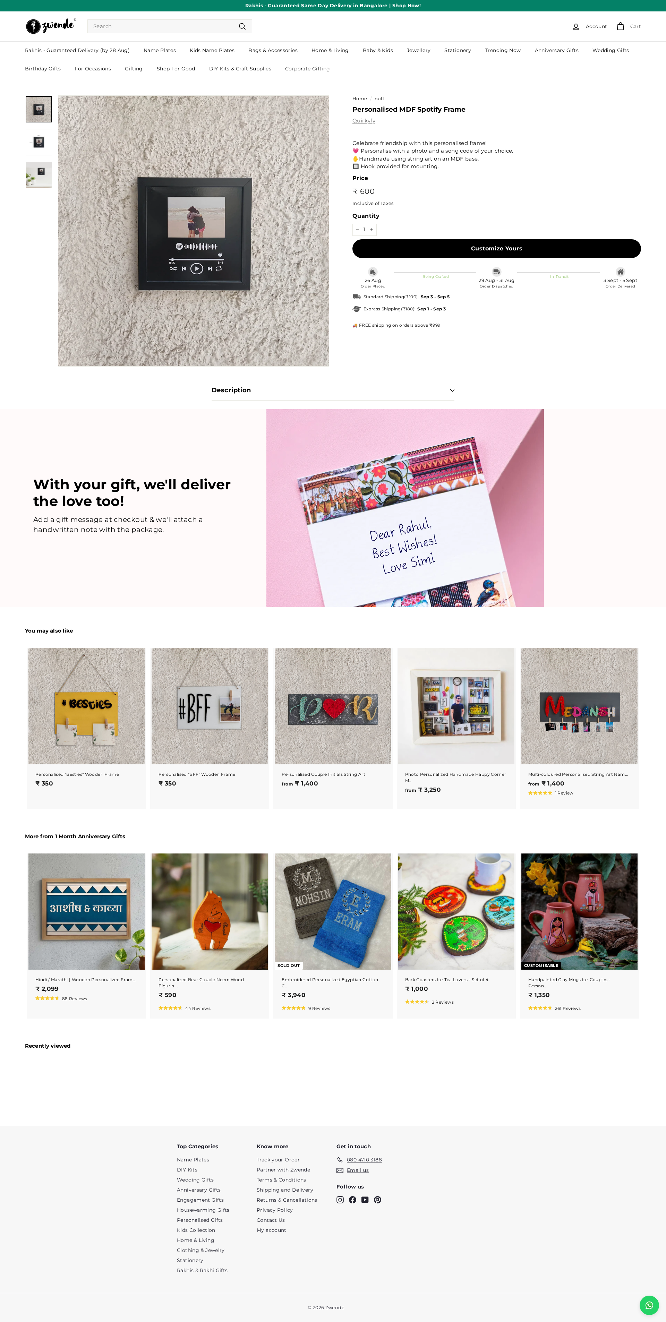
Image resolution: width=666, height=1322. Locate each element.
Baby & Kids (378, 50)
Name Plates (160, 50)
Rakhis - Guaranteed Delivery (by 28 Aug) (77, 50)
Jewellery (418, 50)
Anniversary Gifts (557, 50)
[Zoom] (193, 231)
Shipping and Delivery (285, 1190)
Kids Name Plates (212, 50)
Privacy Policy (275, 1210)
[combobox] (169, 26)
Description (231, 390)
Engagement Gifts (200, 1200)
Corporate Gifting (307, 69)
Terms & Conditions (281, 1180)
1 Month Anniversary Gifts (90, 836)
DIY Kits (187, 1170)
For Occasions (93, 69)
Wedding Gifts (610, 50)
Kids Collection (196, 1230)
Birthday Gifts (43, 69)
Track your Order (278, 1160)
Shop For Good (176, 69)
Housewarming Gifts (203, 1210)
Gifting (134, 69)
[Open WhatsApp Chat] (649, 1305)
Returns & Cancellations (287, 1200)
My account (272, 1230)
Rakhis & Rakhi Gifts (202, 1270)
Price (360, 178)
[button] (61, 998)
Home (359, 98)
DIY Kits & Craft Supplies (240, 69)
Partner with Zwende (283, 1170)
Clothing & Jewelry (201, 1250)
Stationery (457, 50)
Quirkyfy (363, 120)
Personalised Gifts (200, 1220)
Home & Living (330, 50)
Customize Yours (496, 248)
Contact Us (271, 1220)
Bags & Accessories (273, 50)
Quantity (365, 216)
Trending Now (503, 50)
